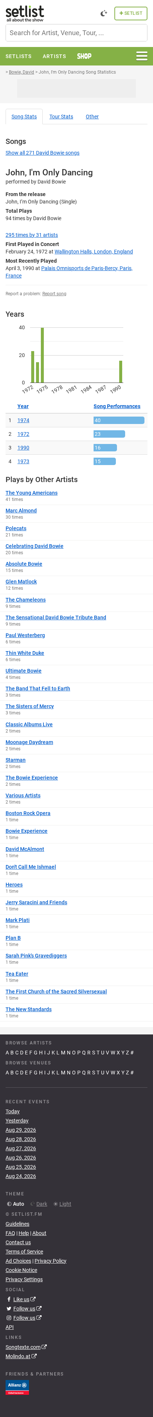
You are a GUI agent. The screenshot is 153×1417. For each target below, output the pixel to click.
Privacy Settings (24, 1279)
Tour (61, 117)
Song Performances (117, 406)
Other (92, 117)
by (32, 235)
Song (24, 117)
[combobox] (76, 32)
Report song (54, 293)
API (10, 1327)
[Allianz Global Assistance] (17, 1387)
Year (23, 406)
